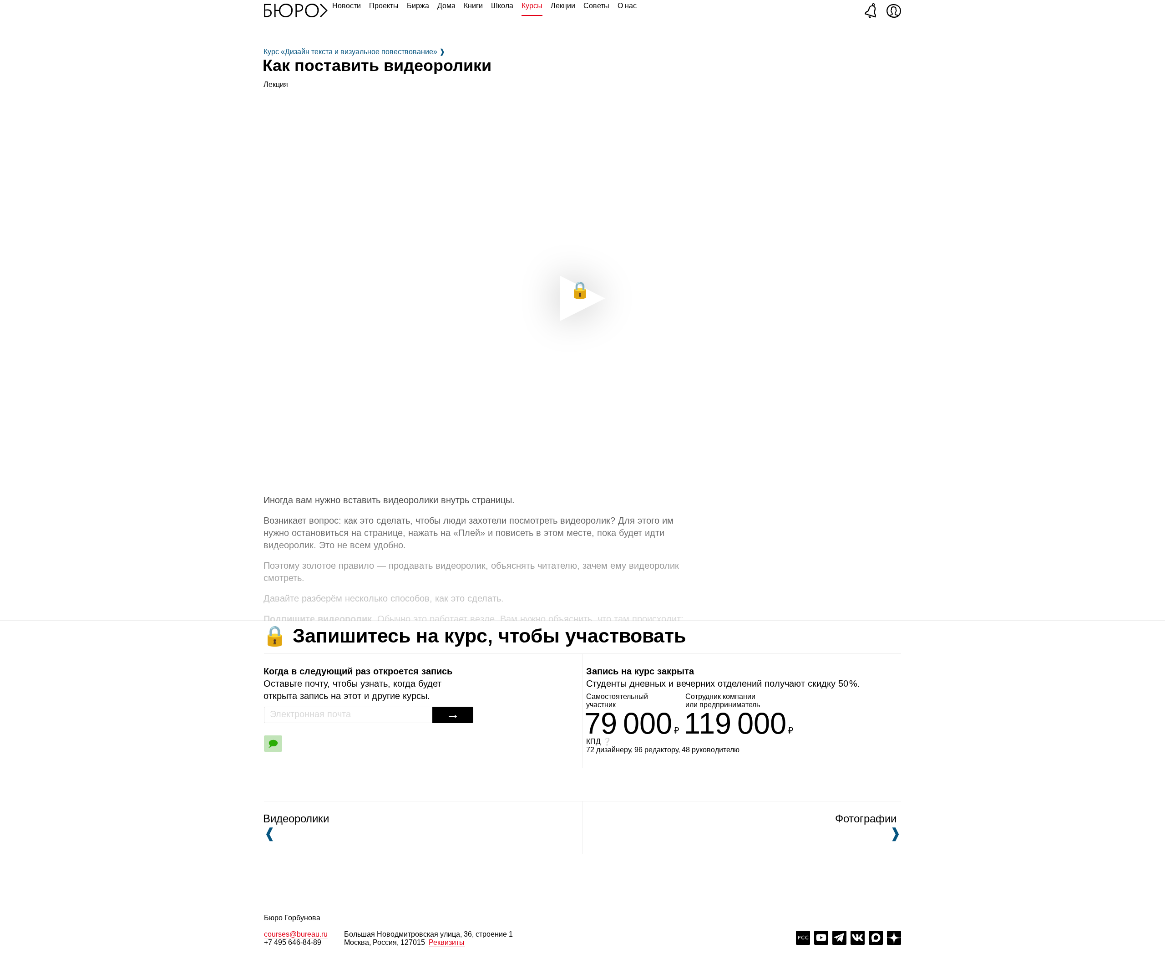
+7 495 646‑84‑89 (292, 942)
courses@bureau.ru (296, 934)
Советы (596, 6)
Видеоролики (296, 826)
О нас (627, 6)
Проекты (384, 6)
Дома (446, 6)
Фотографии (866, 826)
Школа (502, 6)
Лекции (563, 6)
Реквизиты (447, 942)
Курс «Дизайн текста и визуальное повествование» (354, 52)
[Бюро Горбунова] (296, 10)
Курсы (532, 6)
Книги (473, 6)
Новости (346, 6)
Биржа (418, 6)
